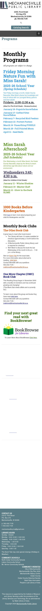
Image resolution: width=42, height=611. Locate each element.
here (8, 215)
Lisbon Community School (11, 562)
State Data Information (32, 580)
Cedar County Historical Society (29, 578)
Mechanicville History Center (30, 573)
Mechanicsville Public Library (26, 603)
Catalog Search (21, 27)
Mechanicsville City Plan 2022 (29, 571)
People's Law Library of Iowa (30, 582)
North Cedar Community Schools (13, 560)
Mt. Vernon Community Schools (13, 564)
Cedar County (35, 576)
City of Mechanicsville (32, 569)
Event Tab (8, 552)
